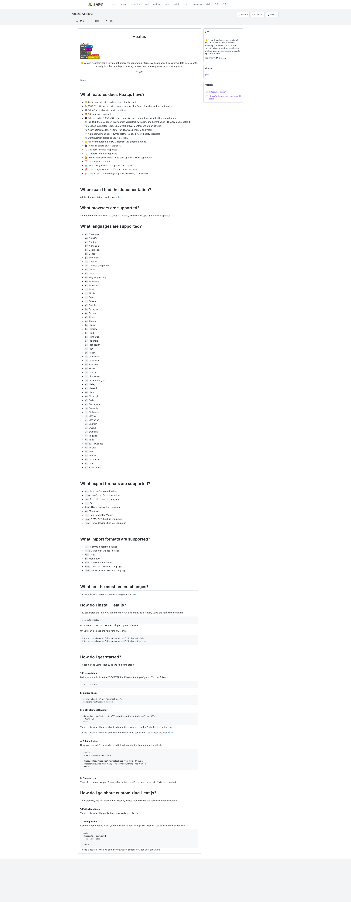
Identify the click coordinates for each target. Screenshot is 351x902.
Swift (146, 4)
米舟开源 (98, 4)
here (120, 197)
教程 (208, 4)
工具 (216, 4)
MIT (207, 75)
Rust (167, 4)
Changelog (197, 4)
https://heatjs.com (217, 92)
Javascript (135, 4)
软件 (185, 4)
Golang (123, 4)
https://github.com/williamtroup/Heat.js (225, 97)
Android (157, 4)
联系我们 (226, 4)
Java (114, 4)
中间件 (176, 4)
